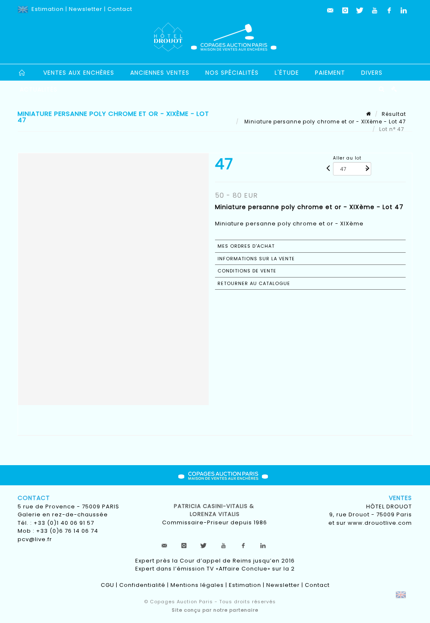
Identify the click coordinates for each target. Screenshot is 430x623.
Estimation (47, 9)
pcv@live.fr (35, 539)
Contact (120, 9)
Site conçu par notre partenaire (215, 610)
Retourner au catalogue (254, 283)
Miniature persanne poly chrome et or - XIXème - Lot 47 (324, 121)
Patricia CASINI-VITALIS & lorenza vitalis (215, 510)
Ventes (400, 498)
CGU (107, 585)
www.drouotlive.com (380, 523)
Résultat (394, 114)
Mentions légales (197, 585)
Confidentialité (142, 585)
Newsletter (85, 9)
